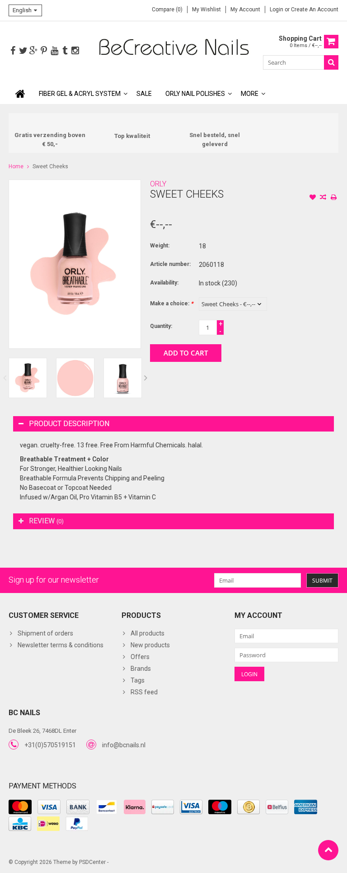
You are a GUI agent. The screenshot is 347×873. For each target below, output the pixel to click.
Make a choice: (171, 303)
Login (277, 9)
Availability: (164, 283)
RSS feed (144, 692)
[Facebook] (13, 51)
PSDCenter (92, 862)
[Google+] (33, 51)
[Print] (333, 198)
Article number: (170, 264)
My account (245, 9)
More (249, 93)
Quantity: (161, 326)
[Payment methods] (20, 807)
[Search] (331, 62)
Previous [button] (4, 377)
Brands (141, 668)
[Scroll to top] (328, 850)
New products (150, 645)
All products (147, 633)
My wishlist (206, 9)
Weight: (159, 245)
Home (16, 166)
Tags (138, 680)
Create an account (314, 9)
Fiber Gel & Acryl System (80, 93)
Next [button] (146, 377)
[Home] (20, 94)
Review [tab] (46, 521)
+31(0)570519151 (50, 745)
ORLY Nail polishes (195, 93)
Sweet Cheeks (50, 166)
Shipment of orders (45, 633)
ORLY (158, 184)
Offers (140, 656)
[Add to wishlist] (313, 198)
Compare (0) (167, 9)
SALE (144, 93)
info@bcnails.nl (123, 745)
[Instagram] (75, 51)
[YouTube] (54, 51)
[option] (28, 378)
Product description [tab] (69, 423)
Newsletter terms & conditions (60, 645)
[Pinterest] (44, 51)
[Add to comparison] (323, 198)
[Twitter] (23, 51)
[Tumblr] (65, 51)
